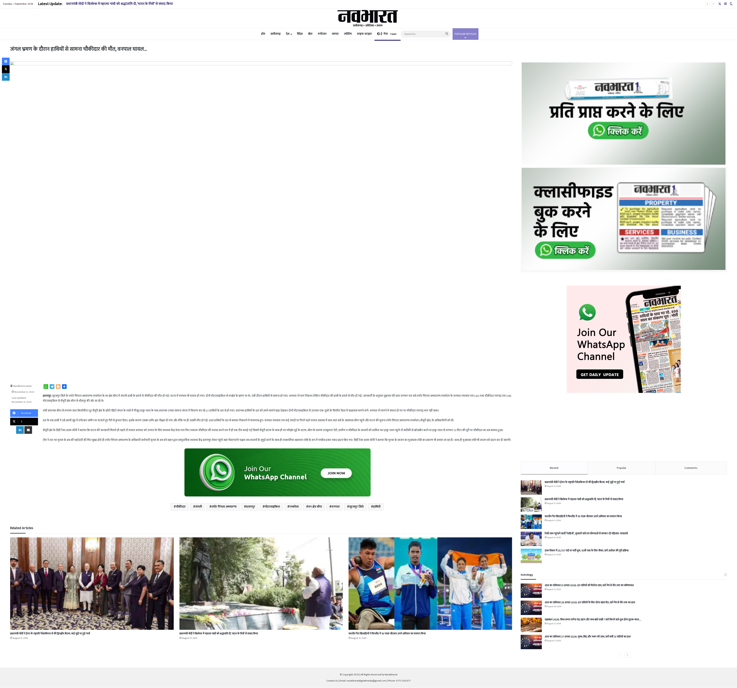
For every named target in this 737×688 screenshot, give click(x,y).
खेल (310, 34)
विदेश (300, 34)
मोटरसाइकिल (272, 506)
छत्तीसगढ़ (276, 34)
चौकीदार (181, 506)
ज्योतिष (348, 34)
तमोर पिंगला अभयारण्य (224, 506)
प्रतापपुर (250, 506)
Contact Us (332, 681)
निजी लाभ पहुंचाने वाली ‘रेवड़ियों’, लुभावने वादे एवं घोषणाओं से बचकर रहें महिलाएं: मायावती (586, 533)
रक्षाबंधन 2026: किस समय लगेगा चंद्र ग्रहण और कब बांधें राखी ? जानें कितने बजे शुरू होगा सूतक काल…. (593, 619)
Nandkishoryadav (22, 386)
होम (263, 34)
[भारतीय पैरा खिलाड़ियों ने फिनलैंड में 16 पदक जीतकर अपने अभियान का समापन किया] (430, 583)
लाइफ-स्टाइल (364, 34)
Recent (554, 468)
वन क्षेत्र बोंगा (315, 506)
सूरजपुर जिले (356, 506)
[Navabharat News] (369, 18)
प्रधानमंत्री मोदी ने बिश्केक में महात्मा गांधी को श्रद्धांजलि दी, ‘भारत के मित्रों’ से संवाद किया (218, 633)
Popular (621, 468)
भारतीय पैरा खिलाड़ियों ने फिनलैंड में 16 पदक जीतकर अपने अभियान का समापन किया (119, 4)
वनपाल (335, 506)
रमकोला (294, 506)
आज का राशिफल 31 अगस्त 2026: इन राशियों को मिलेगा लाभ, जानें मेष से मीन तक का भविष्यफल (589, 585)
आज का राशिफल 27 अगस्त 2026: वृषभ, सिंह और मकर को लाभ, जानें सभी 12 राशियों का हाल (588, 636)
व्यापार (335, 34)
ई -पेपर (388, 34)
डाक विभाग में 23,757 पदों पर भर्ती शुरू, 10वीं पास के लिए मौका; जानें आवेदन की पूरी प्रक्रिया (587, 550)
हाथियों (376, 506)
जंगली (198, 506)
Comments (690, 468)
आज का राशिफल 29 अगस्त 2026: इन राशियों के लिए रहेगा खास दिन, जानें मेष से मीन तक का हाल (590, 602)
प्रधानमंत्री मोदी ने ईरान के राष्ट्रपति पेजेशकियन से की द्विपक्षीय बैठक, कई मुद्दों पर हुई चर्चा (50, 633)
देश (287, 34)
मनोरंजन (322, 34)
